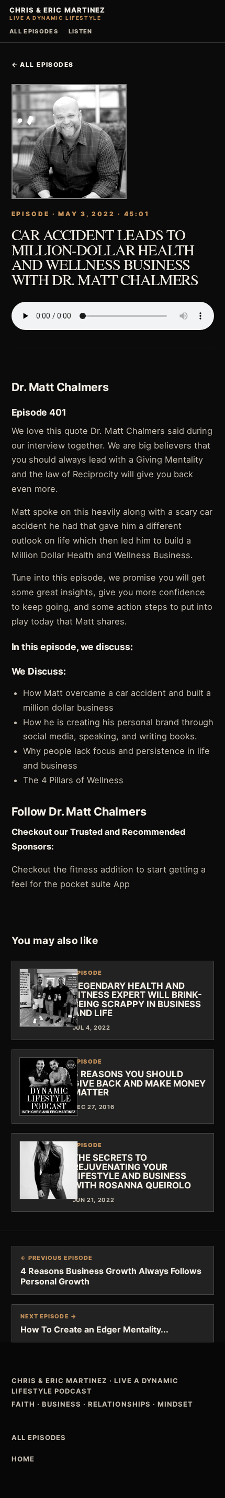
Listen (81, 31)
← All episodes (43, 64)
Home (23, 1459)
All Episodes (33, 31)
